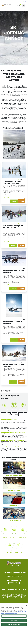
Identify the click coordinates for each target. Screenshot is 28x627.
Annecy (12, 594)
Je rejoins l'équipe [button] (14, 582)
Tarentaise (14, 598)
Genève (15, 596)
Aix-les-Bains (6, 594)
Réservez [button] (14, 201)
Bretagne (17, 595)
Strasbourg (21, 597)
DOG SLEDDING (14, 490)
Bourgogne (10, 595)
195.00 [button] (21, 382)
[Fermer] (26, 605)
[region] (14, 615)
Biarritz (22, 594)
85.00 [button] (22, 201)
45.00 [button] (22, 340)
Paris (16, 597)
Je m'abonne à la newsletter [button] (14, 576)
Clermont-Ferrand (7, 596)
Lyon (13, 597)
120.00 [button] (21, 245)
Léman (9, 597)
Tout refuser (14, 620)
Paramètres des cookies (14, 616)
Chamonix (22, 595)
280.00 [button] (21, 289)
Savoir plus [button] (6, 197)
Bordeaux (4, 595)
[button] (5, 405)
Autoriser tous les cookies (14, 624)
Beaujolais (17, 594)
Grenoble (20, 596)
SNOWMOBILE (14, 505)
